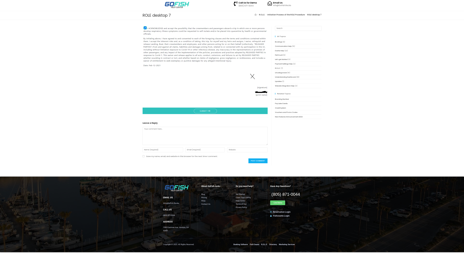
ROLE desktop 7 (314, 14)
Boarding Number (282, 99)
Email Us (278, 2)
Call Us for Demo (248, 2)
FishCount (279, 55)
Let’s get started (281, 59)
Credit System (280, 108)
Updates (278, 81)
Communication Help (283, 46)
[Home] (256, 14)
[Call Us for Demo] (235, 3)
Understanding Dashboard (285, 77)
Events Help (279, 51)
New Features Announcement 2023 (289, 117)
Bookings (278, 42)
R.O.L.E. (277, 68)
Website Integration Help (284, 86)
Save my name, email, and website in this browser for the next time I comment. (182, 156)
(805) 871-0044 (285, 194)
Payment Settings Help (284, 64)
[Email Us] (270, 3)
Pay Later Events (281, 103)
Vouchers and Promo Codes (286, 112)
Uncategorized (281, 73)
